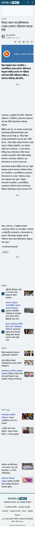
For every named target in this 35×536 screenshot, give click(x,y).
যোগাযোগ (5, 511)
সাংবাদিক (5, 252)
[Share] (15, 41)
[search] (28, 2)
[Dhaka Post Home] (17, 498)
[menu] (32, 2)
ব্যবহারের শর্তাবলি (24, 507)
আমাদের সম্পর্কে (15, 511)
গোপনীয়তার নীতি (11, 507)
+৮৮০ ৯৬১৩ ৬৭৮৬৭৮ (18, 525)
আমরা (24, 511)
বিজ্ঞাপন (17, 515)
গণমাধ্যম (4, 19)
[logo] (10, 2)
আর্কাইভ (30, 511)
